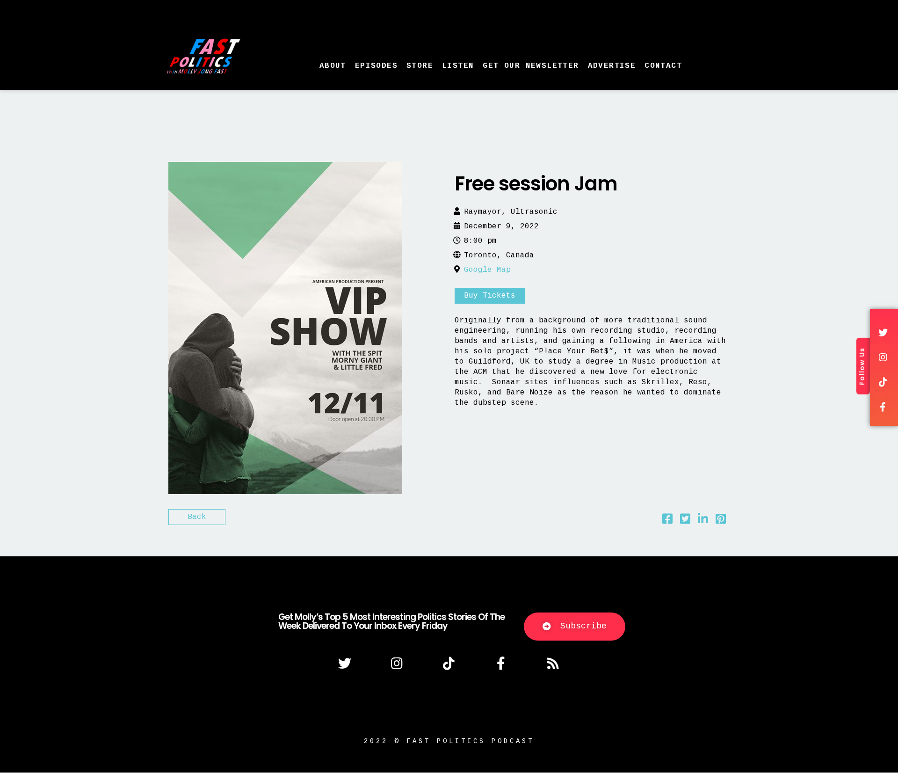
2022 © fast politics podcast (449, 741)
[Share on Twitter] (685, 521)
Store (419, 66)
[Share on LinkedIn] (703, 521)
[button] (574, 627)
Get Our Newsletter (531, 66)
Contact (663, 66)
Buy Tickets (489, 296)
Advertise (612, 66)
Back (197, 517)
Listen (458, 66)
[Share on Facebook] (667, 521)
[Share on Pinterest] (721, 521)
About (332, 66)
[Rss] (553, 663)
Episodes (376, 66)
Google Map (487, 270)
